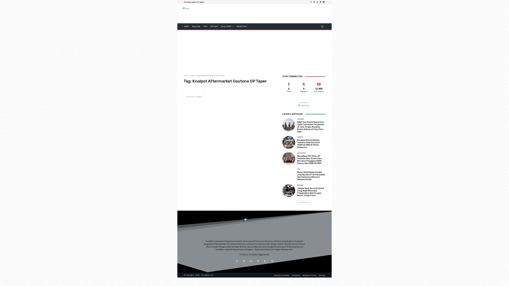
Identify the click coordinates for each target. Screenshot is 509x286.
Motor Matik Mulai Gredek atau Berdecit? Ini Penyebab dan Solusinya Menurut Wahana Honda (311, 176)
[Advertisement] (254, 51)
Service (300, 185)
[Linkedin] (251, 261)
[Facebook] (311, 2)
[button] (322, 26)
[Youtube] (323, 2)
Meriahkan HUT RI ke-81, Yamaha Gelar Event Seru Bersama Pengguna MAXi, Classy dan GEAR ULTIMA (309, 159)
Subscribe (319, 83)
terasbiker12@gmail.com (259, 255)
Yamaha (300, 137)
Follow (304, 83)
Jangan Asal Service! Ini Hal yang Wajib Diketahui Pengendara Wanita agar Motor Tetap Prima (310, 192)
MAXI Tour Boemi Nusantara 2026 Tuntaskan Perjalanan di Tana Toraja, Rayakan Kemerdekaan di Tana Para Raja (310, 127)
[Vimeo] (320, 2)
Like (288, 83)
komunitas (301, 153)
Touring (300, 119)
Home (186, 75)
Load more (303, 202)
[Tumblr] (265, 261)
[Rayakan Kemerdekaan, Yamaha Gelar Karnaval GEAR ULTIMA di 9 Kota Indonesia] (288, 142)
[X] (317, 2)
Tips (298, 169)
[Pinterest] (258, 261)
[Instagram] (314, 2)
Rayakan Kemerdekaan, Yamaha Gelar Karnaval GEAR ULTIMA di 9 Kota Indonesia (308, 143)
